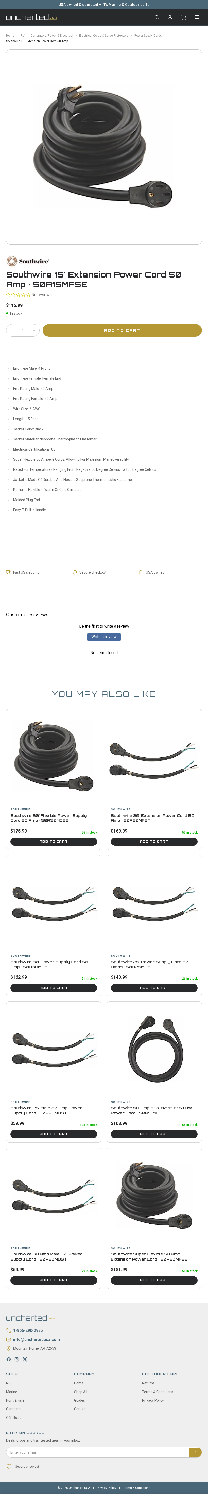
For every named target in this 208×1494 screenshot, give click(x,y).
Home (10, 35)
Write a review (104, 636)
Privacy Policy (153, 1400)
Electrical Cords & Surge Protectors (103, 35)
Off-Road (13, 1418)
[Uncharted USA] (31, 17)
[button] (18, 294)
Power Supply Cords (148, 35)
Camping (13, 1409)
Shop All (80, 1392)
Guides (79, 1400)
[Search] (156, 17)
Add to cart (54, 841)
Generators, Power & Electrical (52, 35)
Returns (148, 1383)
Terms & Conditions (157, 1392)
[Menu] (197, 17)
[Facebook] (8, 1359)
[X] (24, 1359)
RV (23, 35)
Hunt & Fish (15, 1400)
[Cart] (184, 17)
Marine (11, 1392)
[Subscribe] (195, 1452)
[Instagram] (16, 1359)
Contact (80, 1409)
